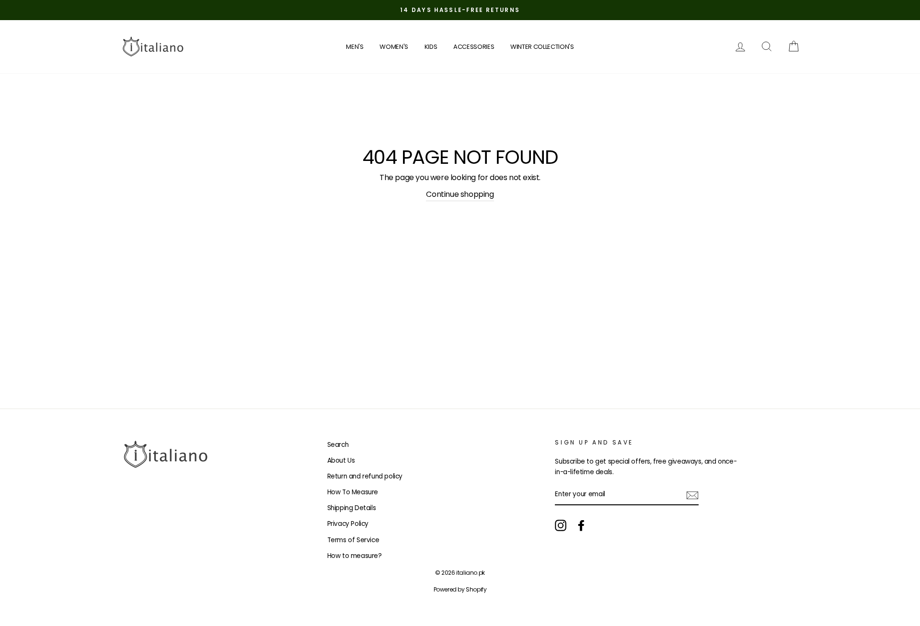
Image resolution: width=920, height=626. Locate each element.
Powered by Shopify (460, 589)
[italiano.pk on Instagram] (560, 525)
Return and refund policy (364, 476)
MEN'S (354, 46)
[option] (460, 10)
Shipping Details (351, 507)
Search (338, 444)
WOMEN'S (394, 46)
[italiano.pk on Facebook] (581, 525)
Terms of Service (353, 540)
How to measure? (354, 555)
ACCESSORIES (473, 46)
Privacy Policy (347, 523)
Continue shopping (460, 194)
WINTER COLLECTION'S (542, 46)
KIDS (431, 46)
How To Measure (352, 492)
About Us (341, 460)
